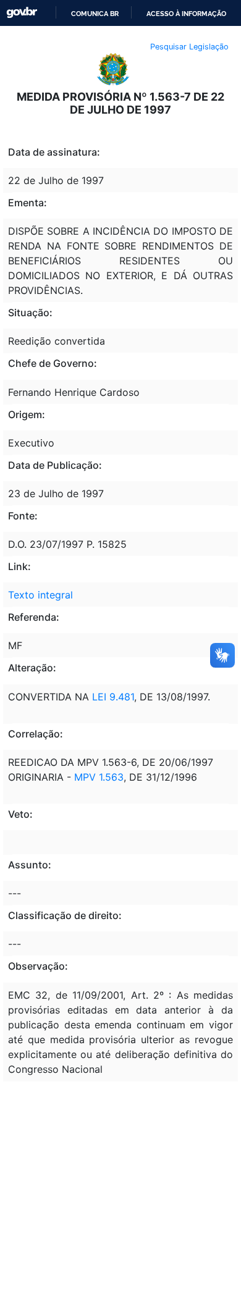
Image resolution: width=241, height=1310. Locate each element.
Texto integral (40, 595)
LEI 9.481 (113, 697)
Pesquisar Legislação (189, 46)
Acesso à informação (186, 13)
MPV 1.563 (99, 777)
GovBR (21, 13)
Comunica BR (95, 13)
